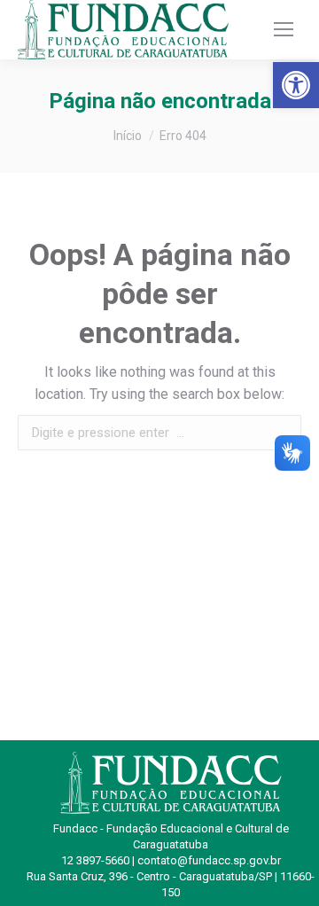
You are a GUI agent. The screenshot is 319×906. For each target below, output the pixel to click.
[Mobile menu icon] (283, 29)
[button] (296, 85)
